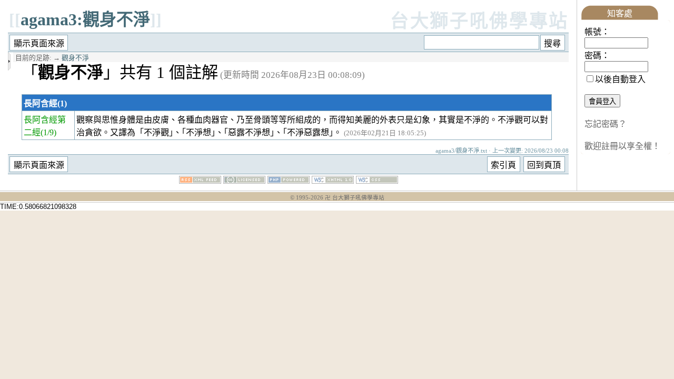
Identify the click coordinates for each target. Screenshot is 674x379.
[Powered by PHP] (288, 180)
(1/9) (48, 132)
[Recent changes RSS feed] (200, 180)
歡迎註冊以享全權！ (622, 146)
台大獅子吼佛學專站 (479, 21)
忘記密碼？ (605, 123)
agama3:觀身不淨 (85, 19)
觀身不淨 (75, 58)
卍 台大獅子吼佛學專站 (354, 198)
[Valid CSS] (377, 180)
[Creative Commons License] (244, 180)
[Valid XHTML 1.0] (333, 180)
